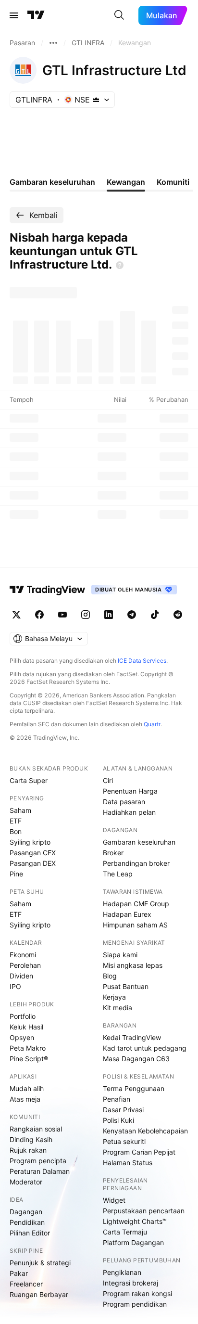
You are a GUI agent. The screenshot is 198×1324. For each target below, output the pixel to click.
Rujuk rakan (28, 1150)
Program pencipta (38, 1161)
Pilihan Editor (30, 1233)
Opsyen (22, 1037)
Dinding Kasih (31, 1139)
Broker (113, 852)
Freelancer (26, 1284)
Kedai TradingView (132, 1037)
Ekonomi (23, 955)
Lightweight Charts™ (135, 1221)
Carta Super (29, 780)
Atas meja (25, 1099)
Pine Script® (29, 1058)
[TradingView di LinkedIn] (108, 614)
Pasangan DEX (33, 863)
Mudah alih (27, 1088)
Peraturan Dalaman (40, 1171)
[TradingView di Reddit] (178, 614)
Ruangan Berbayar (39, 1294)
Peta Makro (28, 1048)
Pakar (19, 1273)
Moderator (26, 1182)
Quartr (152, 724)
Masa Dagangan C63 (136, 1058)
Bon (16, 831)
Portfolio (23, 1016)
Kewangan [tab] (126, 182)
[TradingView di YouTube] (62, 614)
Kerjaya (114, 997)
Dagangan (26, 1212)
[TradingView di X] (16, 614)
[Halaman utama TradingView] (48, 589)
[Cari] (119, 15)
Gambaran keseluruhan (139, 842)
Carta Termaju (125, 1232)
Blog (110, 976)
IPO (15, 986)
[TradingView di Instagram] (85, 614)
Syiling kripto (30, 842)
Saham (20, 810)
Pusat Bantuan (125, 986)
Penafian (116, 1099)
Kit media (117, 1007)
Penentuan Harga (130, 791)
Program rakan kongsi (137, 1293)
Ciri (108, 780)
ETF (16, 821)
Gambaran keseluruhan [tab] (52, 182)
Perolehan (25, 965)
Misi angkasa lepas (132, 965)
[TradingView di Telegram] (131, 614)
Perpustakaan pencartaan (144, 1211)
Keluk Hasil (26, 1027)
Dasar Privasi (123, 1109)
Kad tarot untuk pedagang (144, 1048)
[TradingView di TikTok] (154, 614)
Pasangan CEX (33, 852)
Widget (114, 1200)
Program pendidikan (135, 1304)
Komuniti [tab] (173, 182)
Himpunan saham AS (135, 925)
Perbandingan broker (136, 863)
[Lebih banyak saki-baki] (53, 43)
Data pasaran (124, 801)
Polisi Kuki (118, 1120)
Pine (16, 874)
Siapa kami (120, 955)
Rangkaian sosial (36, 1129)
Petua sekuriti (124, 1141)
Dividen (21, 976)
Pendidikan (27, 1222)
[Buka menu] (14, 15)
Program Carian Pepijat (139, 1152)
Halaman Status (127, 1162)
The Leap (118, 874)
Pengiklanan (122, 1272)
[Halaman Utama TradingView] (36, 15)
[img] (96, 99)
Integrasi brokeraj (130, 1283)
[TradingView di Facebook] (39, 614)
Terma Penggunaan (133, 1088)
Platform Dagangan (133, 1242)
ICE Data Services (142, 660)
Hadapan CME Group (136, 904)
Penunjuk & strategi (40, 1263)
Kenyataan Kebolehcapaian (145, 1131)
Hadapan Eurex (127, 914)
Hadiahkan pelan (129, 812)
